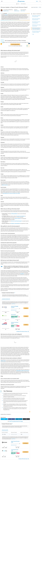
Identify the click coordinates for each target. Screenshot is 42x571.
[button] (39, 7)
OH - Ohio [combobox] (4, 434)
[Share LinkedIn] (18, 419)
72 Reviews (12, 454)
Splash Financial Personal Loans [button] (15, 442)
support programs (18, 218)
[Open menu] (1, 1)
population (22, 273)
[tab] (6, 299)
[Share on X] (4, 419)
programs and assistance (21, 216)
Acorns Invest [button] (13, 314)
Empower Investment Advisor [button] (14, 323)
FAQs (33, 34)
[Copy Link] (26, 419)
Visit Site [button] (25, 308)
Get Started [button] (25, 443)
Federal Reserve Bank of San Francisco (22, 370)
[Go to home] (21, 1)
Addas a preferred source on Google (16, 421)
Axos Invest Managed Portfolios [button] (14, 307)
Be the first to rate (13, 445)
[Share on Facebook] (11, 419)
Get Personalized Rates (15, 44)
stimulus (6, 14)
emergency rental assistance (15, 223)
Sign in (37, 1)
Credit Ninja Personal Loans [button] (14, 450)
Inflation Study (3, 360)
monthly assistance (14, 213)
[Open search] (40, 1)
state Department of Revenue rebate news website (11, 193)
